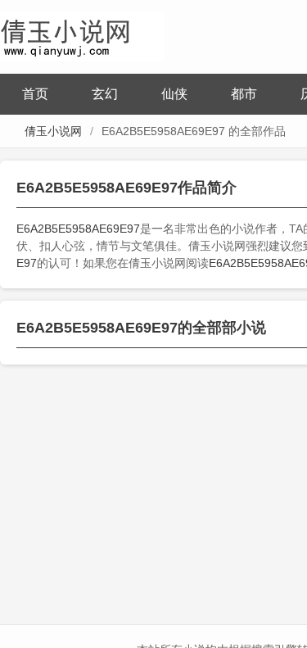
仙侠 (174, 94)
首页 (35, 94)
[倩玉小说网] (82, 35)
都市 (244, 94)
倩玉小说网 (53, 131)
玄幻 (105, 94)
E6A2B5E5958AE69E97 (78, 228)
